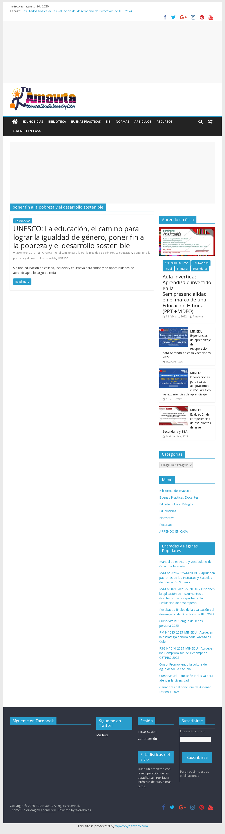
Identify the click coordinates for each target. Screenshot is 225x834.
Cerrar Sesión (147, 739)
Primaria (182, 269)
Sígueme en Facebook (33, 720)
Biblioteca (57, 121)
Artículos (142, 121)
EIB (108, 121)
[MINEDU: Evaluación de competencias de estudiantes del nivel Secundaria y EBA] (173, 408)
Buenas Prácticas (86, 121)
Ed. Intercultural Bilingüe (176, 504)
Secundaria (200, 269)
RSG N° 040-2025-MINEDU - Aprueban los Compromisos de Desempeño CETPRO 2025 (186, 653)
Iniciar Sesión (147, 732)
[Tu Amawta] (15, 121)
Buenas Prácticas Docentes (179, 497)
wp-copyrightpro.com (131, 826)
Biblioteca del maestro (175, 491)
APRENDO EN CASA (27, 131)
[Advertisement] (112, 52)
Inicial (168, 269)
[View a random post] (210, 121)
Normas (122, 121)
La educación (124, 253)
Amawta (47, 253)
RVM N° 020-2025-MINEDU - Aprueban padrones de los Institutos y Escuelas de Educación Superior (187, 577)
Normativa (166, 518)
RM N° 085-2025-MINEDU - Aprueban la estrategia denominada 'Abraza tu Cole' (186, 637)
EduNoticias (32, 121)
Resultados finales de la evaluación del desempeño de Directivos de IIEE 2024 (77, 11)
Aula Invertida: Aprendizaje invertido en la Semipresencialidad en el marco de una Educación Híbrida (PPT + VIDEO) (187, 293)
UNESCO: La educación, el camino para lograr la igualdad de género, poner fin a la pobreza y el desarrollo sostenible (78, 237)
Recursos (164, 121)
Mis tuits (102, 735)
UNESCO (63, 258)
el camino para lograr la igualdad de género (86, 253)
